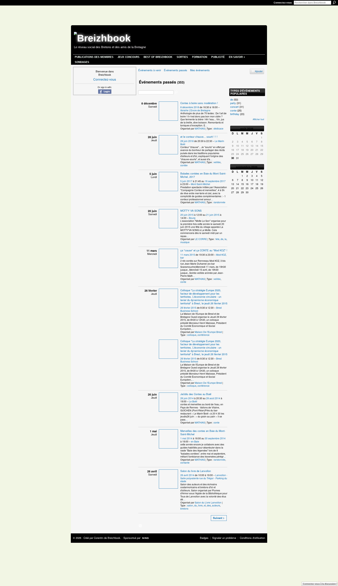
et (205, 505)
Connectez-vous (283, 2)
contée (184, 165)
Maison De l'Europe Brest (208, 331)
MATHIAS (200, 128)
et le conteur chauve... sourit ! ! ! (199, 136)
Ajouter (259, 71)
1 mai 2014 (186, 438)
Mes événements (200, 70)
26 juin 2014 (187, 398)
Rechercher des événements (176, 92)
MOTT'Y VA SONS (191, 210)
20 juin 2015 (187, 214)
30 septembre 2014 (215, 438)
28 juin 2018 (187, 141)
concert (234, 107)
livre (200, 505)
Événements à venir (149, 70)
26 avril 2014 (187, 475)
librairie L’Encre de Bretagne (195, 110)
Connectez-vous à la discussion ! (320, 584)
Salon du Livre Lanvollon (208, 502)
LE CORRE (201, 239)
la (226, 239)
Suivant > (219, 518)
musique (185, 242)
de (222, 239)
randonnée (219, 202)
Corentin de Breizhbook (107, 538)
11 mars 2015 (187, 254)
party (233, 103)
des (209, 505)
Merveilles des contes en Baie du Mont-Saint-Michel (202, 432)
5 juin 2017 (186, 181)
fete (217, 239)
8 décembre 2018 (189, 107)
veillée (217, 162)
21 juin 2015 (212, 214)
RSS (140, 526)
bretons (184, 508)
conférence (203, 334)
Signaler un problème (224, 538)
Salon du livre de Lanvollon (195, 471)
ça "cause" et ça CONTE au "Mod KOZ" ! (203, 250)
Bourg (192, 217)
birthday (234, 114)
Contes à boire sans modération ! (199, 103)
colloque (191, 334)
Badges (204, 538)
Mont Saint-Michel (200, 184)
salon (190, 505)
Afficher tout (258, 119)
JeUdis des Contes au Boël (195, 394)
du (195, 505)
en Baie (195, 441)
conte (183, 281)
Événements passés (175, 70)
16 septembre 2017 (215, 181)
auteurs (216, 505)
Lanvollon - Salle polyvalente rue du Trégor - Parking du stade (203, 478)
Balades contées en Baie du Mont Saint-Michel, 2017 (203, 175)
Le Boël (193, 401)
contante (185, 462)
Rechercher (334, 2)
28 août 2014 (213, 398)
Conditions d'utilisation (252, 538)
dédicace (218, 128)
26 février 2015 (188, 307)
